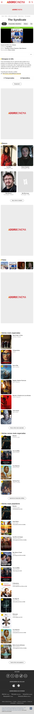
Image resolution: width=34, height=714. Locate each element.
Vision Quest (16, 410)
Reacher (15, 435)
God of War (15, 365)
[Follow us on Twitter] (13, 676)
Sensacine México (23, 696)
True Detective (16, 465)
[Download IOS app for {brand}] (14, 685)
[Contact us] (26, 676)
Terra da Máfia (16, 450)
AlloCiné (4, 694)
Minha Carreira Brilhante (19, 645)
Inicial (3, 16)
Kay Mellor (9, 46)
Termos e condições (22, 701)
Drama (14, 45)
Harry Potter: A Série (18, 335)
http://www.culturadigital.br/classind (12, 73)
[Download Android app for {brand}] (19, 685)
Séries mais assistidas (12, 16)
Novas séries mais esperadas (17, 427)
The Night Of (16, 598)
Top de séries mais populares (17, 662)
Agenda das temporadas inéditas (17, 498)
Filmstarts (14, 694)
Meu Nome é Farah (17, 552)
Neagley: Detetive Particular (19, 380)
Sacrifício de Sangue (18, 537)
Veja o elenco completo (17, 200)
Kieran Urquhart (14, 48)
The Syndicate (17, 19)
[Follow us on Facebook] (8, 676)
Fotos (4, 260)
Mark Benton (22, 48)
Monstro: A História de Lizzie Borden (22, 395)
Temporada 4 (17, 84)
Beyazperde (6, 696)
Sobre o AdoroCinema (7, 701)
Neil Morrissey (25, 193)
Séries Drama (20, 16)
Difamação (15, 614)
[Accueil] (16, 2)
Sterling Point (16, 481)
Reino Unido (11, 50)
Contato (14, 701)
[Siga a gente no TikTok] (21, 676)
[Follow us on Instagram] (17, 676)
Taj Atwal (7, 48)
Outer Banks (16, 521)
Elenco (4, 143)
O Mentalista (16, 583)
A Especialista (16, 350)
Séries (6, 16)
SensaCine (25, 694)
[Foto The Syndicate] (4, 265)
